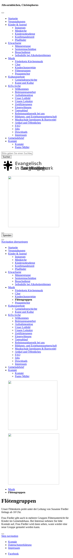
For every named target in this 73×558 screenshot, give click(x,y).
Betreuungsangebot (25, 92)
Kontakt (12, 141)
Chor (17, 64)
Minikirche (21, 30)
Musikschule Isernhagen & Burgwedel (35, 119)
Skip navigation (9, 536)
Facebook (13, 553)
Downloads (21, 131)
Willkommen (22, 89)
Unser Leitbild (22, 98)
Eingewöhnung (23, 107)
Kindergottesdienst (25, 33)
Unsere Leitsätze (24, 101)
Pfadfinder (20, 39)
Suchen (6, 157)
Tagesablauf (21, 110)
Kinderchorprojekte (25, 67)
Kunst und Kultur (24, 82)
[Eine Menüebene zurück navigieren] (2, 12)
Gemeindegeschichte (26, 79)
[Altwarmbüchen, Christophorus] (36, 171)
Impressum (21, 134)
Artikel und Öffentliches (28, 122)
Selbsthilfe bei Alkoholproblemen (33, 55)
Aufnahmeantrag (24, 95)
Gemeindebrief (16, 138)
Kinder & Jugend (17, 24)
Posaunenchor (22, 73)
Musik (11, 58)
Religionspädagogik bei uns (30, 113)
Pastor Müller (22, 147)
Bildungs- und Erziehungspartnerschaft (36, 116)
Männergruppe (23, 46)
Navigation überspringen (14, 241)
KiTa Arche (14, 85)
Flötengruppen (23, 70)
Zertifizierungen (23, 104)
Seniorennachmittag (25, 49)
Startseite (13, 18)
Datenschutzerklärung (20, 544)
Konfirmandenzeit (24, 36)
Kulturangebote (16, 76)
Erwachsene (14, 43)
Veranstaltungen (16, 21)
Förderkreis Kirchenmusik (29, 61)
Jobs (17, 128)
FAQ (17, 125)
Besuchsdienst (22, 52)
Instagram (20, 27)
